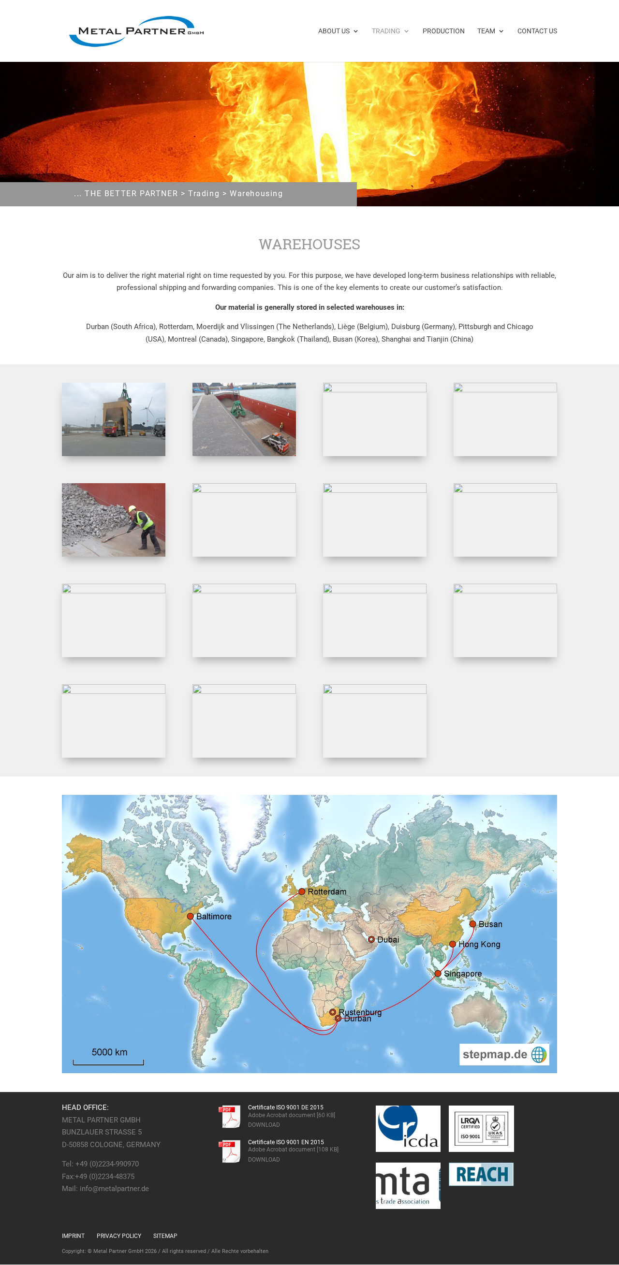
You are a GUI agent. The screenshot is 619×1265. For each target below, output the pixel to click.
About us (334, 31)
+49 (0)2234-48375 (104, 1176)
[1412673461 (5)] (244, 490)
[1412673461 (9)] (244, 591)
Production (444, 31)
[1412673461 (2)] (375, 390)
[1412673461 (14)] (375, 691)
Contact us (537, 31)
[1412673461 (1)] (244, 453)
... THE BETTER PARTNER (126, 193)
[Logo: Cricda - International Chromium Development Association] (408, 1129)
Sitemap (165, 1236)
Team (486, 31)
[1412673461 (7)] (505, 490)
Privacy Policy (119, 1236)
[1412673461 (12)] (113, 691)
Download (264, 1124)
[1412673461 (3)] (505, 390)
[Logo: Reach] (481, 1174)
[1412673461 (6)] (375, 490)
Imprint (73, 1236)
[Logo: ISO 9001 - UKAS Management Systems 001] (481, 1129)
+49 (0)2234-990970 (107, 1164)
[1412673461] (113, 453)
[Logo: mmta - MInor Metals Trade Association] (408, 1186)
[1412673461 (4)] (113, 554)
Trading (386, 31)
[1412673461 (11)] (505, 591)
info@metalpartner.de (114, 1188)
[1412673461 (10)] (375, 591)
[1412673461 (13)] (244, 691)
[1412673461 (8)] (113, 591)
